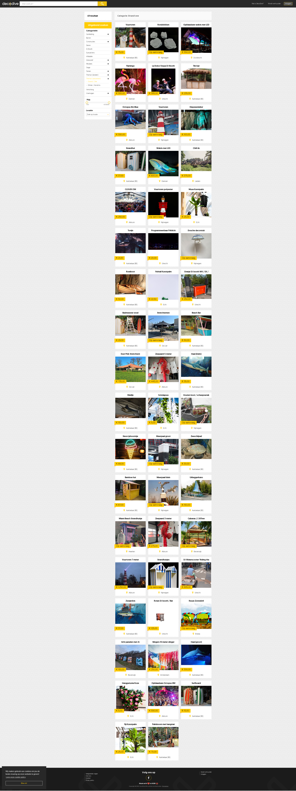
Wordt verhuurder (274, 4)
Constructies (90, 42)
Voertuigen (90, 93)
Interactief (89, 60)
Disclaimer (165, 786)
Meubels (89, 64)
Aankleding (90, 34)
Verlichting (90, 90)
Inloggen (288, 4)
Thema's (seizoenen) (93, 79)
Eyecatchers (90, 53)
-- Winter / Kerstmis (93, 85)
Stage (88, 68)
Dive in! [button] (24, 783)
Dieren (88, 45)
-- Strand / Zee (91, 82)
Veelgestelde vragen (92, 774)
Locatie (89, 111)
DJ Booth (89, 49)
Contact (88, 778)
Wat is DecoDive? (258, 4)
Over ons (88, 776)
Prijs (88, 100)
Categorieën (91, 31)
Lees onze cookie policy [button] (16, 777)
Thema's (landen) (92, 75)
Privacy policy (90, 780)
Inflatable (89, 56)
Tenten (88, 71)
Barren (88, 38)
